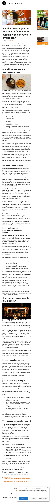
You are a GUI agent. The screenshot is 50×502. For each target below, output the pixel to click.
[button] (47, 488)
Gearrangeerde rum (7, 477)
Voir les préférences (43, 498)
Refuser (33, 498)
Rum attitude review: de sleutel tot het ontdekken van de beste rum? (16, 481)
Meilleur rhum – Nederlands (40, 3)
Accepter (23, 498)
